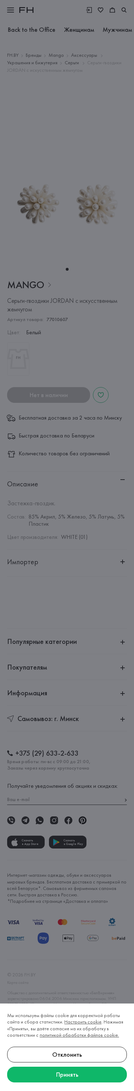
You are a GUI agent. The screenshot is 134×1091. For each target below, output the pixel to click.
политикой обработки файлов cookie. (79, 1035)
